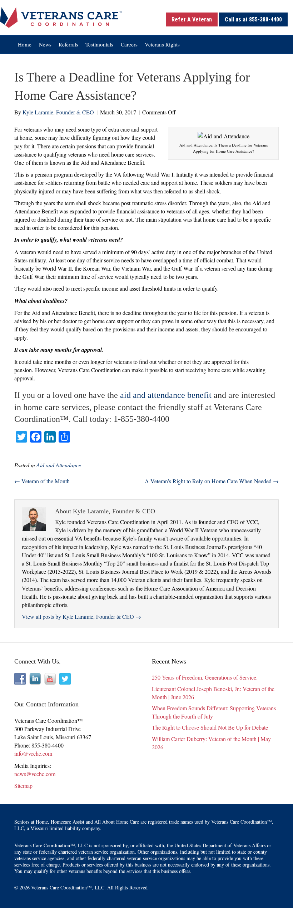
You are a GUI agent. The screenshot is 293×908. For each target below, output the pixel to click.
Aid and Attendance (58, 465)
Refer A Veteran (192, 19)
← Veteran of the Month (42, 481)
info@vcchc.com (33, 753)
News (45, 44)
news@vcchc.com (34, 774)
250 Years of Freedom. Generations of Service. (205, 677)
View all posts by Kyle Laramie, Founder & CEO (81, 616)
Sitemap (23, 785)
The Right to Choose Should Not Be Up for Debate (210, 727)
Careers (129, 44)
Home (24, 44)
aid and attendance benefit (166, 395)
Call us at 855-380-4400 (253, 19)
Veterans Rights (162, 44)
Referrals (68, 44)
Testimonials (99, 44)
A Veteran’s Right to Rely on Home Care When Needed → (212, 481)
